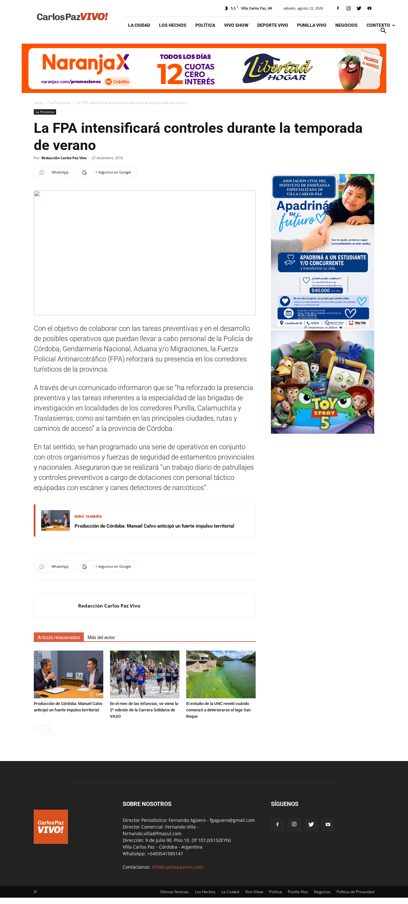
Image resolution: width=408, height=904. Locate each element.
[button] (383, 31)
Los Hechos (172, 25)
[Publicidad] (204, 68)
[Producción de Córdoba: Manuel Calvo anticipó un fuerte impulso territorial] (68, 674)
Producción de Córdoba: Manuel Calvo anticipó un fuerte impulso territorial (154, 526)
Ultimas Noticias (174, 891)
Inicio (38, 102)
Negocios (346, 25)
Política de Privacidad (355, 891)
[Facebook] (338, 8)
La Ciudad (139, 25)
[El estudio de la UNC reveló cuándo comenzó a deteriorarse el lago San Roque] (221, 674)
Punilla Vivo (311, 25)
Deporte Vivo (272, 25)
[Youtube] (369, 8)
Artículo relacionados (59, 637)
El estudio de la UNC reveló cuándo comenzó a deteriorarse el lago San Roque (218, 710)
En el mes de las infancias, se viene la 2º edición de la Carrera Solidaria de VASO (144, 710)
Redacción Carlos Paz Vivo (64, 157)
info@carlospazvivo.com (177, 867)
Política (205, 25)
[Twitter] (359, 8)
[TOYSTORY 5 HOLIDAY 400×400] (322, 432)
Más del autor (101, 637)
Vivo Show (236, 25)
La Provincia (59, 102)
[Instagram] (348, 8)
